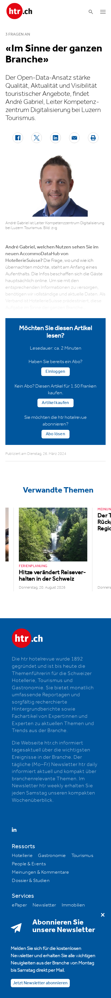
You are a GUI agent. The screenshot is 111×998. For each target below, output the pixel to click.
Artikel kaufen (55, 402)
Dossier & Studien (31, 880)
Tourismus (82, 855)
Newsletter (44, 905)
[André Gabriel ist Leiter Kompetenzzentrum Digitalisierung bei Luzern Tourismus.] (55, 185)
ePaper (19, 905)
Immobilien (73, 905)
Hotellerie (22, 855)
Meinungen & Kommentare (40, 872)
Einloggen (55, 371)
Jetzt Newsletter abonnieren (40, 983)
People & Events (29, 864)
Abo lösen (55, 434)
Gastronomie (52, 855)
